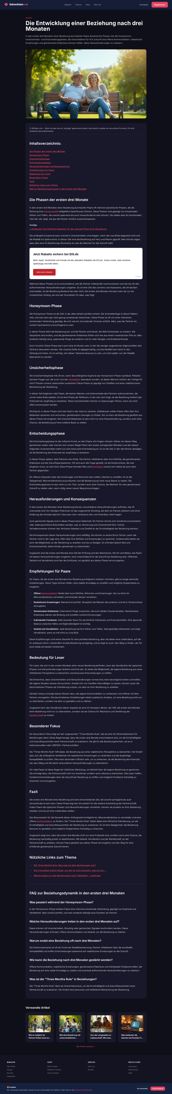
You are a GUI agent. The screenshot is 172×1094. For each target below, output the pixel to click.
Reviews (10, 1073)
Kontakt (91, 1070)
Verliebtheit (74, 379)
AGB (130, 1073)
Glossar (79, 5)
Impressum (132, 1066)
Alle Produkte (52, 1066)
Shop (88, 5)
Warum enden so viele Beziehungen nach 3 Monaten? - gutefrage (67, 875)
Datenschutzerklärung (83, 1090)
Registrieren (159, 5)
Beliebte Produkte (54, 1070)
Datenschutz (133, 1070)
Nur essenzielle (142, 1088)
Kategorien (11, 1076)
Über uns (97, 5)
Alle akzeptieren (157, 1088)
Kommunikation (49, 593)
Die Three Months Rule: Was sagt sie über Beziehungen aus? (65, 865)
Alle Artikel (11, 1066)
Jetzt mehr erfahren (44, 272)
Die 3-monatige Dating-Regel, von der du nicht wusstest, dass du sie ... (70, 870)
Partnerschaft (51, 211)
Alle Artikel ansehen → (86, 1046)
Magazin (68, 5)
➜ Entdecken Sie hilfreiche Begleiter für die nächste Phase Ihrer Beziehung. (68, 229)
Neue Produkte (53, 1073)
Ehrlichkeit (96, 466)
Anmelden (143, 5)
